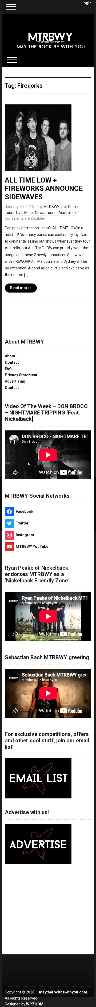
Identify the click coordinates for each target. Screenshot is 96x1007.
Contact (12, 362)
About (10, 356)
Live (19, 212)
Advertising (15, 381)
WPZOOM (34, 1004)
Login (86, 3)
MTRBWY (51, 207)
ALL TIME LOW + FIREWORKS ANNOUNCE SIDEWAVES (44, 188)
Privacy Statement (21, 375)
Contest (12, 388)
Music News (34, 212)
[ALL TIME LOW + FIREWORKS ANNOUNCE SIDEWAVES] (38, 137)
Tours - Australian (61, 212)
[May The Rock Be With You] (50, 37)
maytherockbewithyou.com (63, 992)
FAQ (8, 369)
